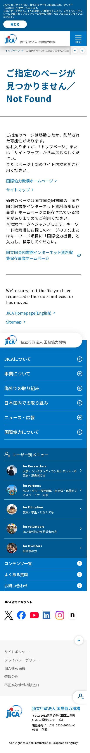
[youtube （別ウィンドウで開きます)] (34, 615)
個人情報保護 (14, 668)
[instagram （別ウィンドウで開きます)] (59, 615)
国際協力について (21, 432)
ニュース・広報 (19, 417)
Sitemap (14, 322)
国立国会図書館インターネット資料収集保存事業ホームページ (39, 255)
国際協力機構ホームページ (29, 181)
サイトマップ (18, 190)
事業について (17, 373)
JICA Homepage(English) (28, 313)
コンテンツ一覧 (18, 563)
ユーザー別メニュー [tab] (30, 454)
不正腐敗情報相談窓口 (21, 684)
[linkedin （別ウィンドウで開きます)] (47, 615)
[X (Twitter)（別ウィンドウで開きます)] (8, 615)
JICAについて (17, 359)
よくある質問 (16, 574)
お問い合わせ (16, 585)
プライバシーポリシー (21, 660)
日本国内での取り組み (26, 403)
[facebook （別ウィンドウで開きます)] (21, 615)
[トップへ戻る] (78, 640)
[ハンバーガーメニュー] (78, 37)
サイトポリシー (16, 651)
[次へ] (82, 50)
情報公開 (11, 676)
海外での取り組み (21, 388)
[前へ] (75, 50)
